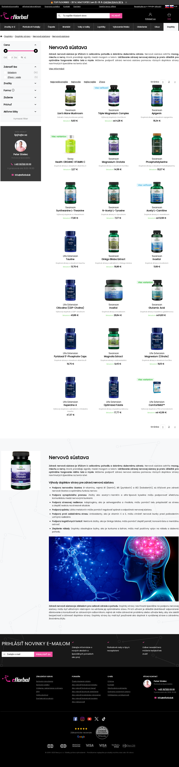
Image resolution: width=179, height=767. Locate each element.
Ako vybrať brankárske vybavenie (86, 695)
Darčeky (77, 6)
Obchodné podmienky (117, 688)
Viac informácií (56, 68)
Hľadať (116, 16)
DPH (38, 691)
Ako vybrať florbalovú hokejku (84, 685)
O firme (111, 681)
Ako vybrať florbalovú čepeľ (84, 688)
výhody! (158, 6)
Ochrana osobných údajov (119, 691)
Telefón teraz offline (107, 6)
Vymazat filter (20, 118)
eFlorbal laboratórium (31, 6)
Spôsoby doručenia (44, 681)
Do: (16, 57)
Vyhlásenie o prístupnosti (118, 695)
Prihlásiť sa (43, 654)
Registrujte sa (140, 6)
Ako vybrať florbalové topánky (85, 698)
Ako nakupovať (78, 702)
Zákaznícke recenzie (81, 732)
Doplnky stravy (23, 36)
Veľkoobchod (42, 695)
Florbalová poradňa (10, 6)
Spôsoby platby (43, 685)
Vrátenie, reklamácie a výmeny (49, 688)
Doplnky (8, 36)
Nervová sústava (41, 36)
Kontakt (66, 6)
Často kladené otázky (81, 681)
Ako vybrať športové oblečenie (85, 691)
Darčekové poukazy (44, 698)
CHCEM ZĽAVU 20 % (113, 2)
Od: (6, 57)
